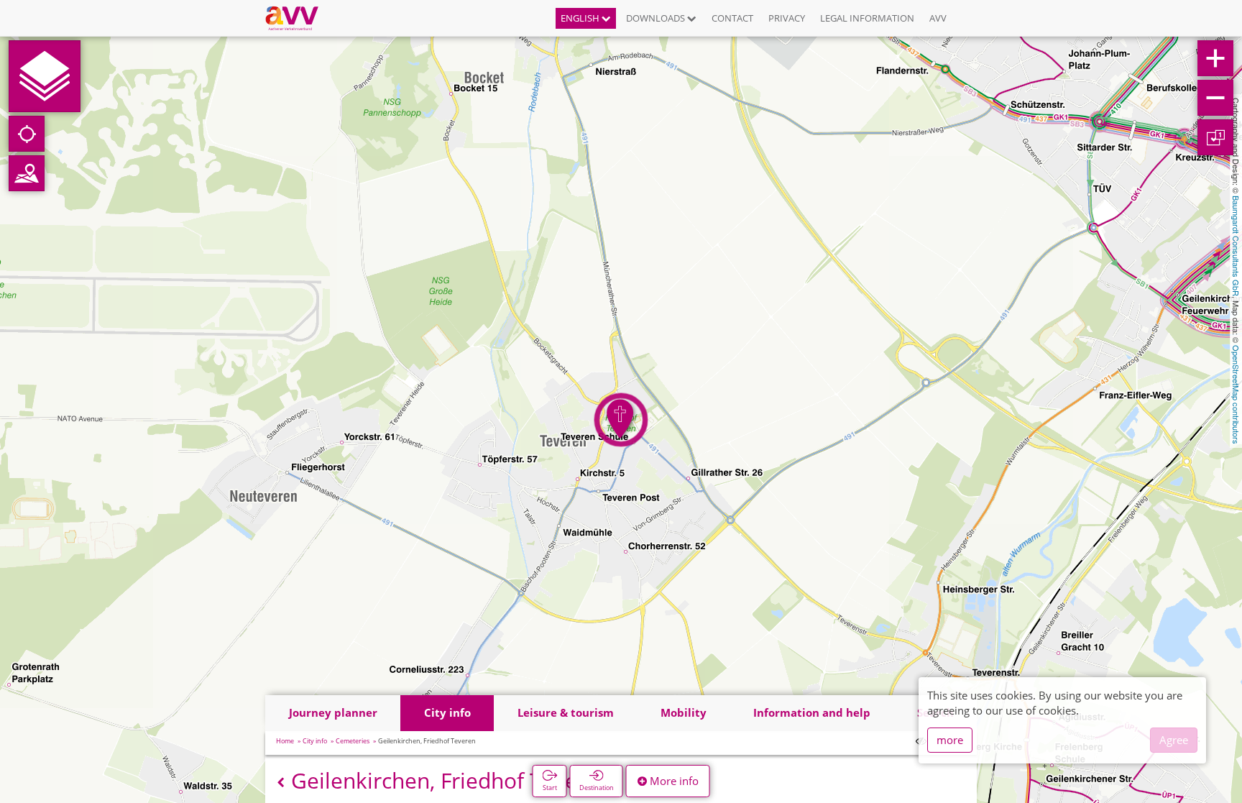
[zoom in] (1215, 58)
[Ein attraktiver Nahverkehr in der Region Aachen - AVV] (297, 18)
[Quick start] (44, 76)
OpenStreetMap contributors (1236, 394)
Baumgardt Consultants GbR (1236, 246)
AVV (938, 18)
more (950, 740)
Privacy (786, 18)
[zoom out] (1215, 98)
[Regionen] (27, 173)
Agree (1173, 740)
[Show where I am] (27, 134)
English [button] (581, 18)
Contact (732, 18)
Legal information (867, 18)
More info (673, 781)
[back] (280, 782)
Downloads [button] (656, 18)
